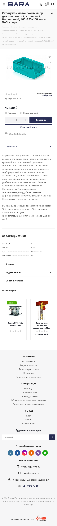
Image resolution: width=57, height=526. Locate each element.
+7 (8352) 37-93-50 (30, 466)
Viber (38, 453)
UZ (27, 486)
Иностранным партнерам (29, 377)
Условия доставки (28, 396)
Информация (28, 383)
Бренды (29, 419)
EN (34, 486)
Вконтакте (10, 453)
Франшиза (28, 373)
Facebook (17, 453)
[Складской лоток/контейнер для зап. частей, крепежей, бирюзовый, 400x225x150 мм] (28, 69)
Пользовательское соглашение (28, 404)
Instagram (24, 453)
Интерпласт (47, 95)
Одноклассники (31, 453)
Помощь (28, 388)
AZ (37, 486)
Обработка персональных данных (28, 400)
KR (30, 486)
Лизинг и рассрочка (28, 369)
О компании (28, 361)
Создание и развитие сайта (22, 519)
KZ (24, 486)
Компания (29, 356)
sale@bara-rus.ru (31, 473)
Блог (28, 415)
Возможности (28, 423)
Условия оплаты (28, 392)
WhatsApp (45, 453)
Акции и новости (28, 365)
